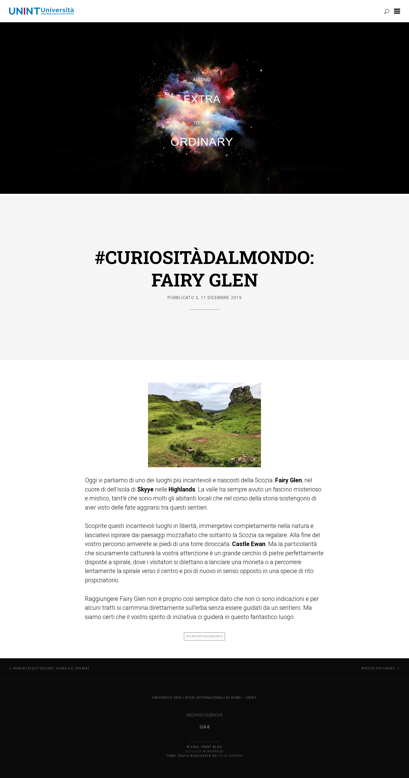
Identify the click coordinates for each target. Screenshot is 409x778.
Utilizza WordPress (204, 751)
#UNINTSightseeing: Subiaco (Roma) (51, 668)
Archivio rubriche (204, 715)
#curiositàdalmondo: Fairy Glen (204, 268)
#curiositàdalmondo (204, 636)
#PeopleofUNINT (378, 668)
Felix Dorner (230, 756)
